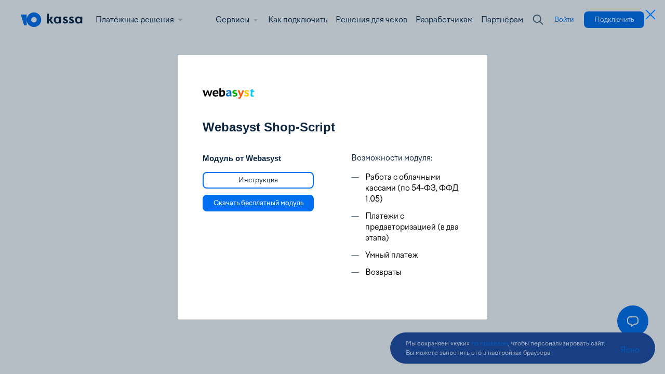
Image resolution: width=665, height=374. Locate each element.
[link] (258, 180)
